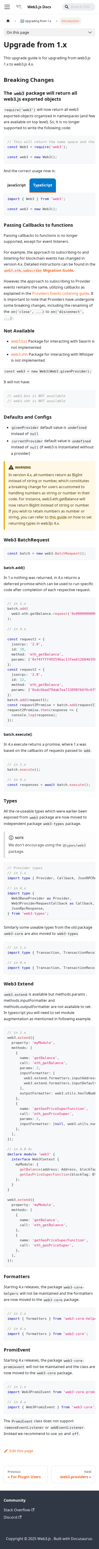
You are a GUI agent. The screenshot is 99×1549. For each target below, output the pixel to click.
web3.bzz (19, 341)
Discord (10, 1517)
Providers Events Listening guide (60, 293)
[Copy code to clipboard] (89, 141)
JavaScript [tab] (16, 185)
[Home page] (8, 21)
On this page (18, 32)
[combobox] (78, 7)
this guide (58, 517)
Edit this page (21, 1450)
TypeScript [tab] (42, 185)
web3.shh (19, 354)
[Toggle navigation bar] (7, 6)
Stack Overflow (17, 1509)
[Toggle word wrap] (81, 141)
